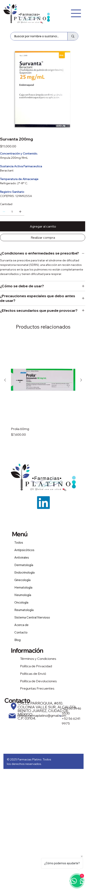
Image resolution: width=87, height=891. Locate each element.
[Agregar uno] (20, 212)
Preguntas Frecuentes (37, 688)
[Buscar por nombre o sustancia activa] (72, 36)
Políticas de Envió (33, 674)
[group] (43, 387)
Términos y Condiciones (38, 659)
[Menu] (76, 13)
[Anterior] (5, 380)
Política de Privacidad (36, 666)
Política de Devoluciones (38, 681)
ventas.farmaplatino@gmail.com (41, 715)
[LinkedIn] (43, 502)
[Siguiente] (81, 380)
